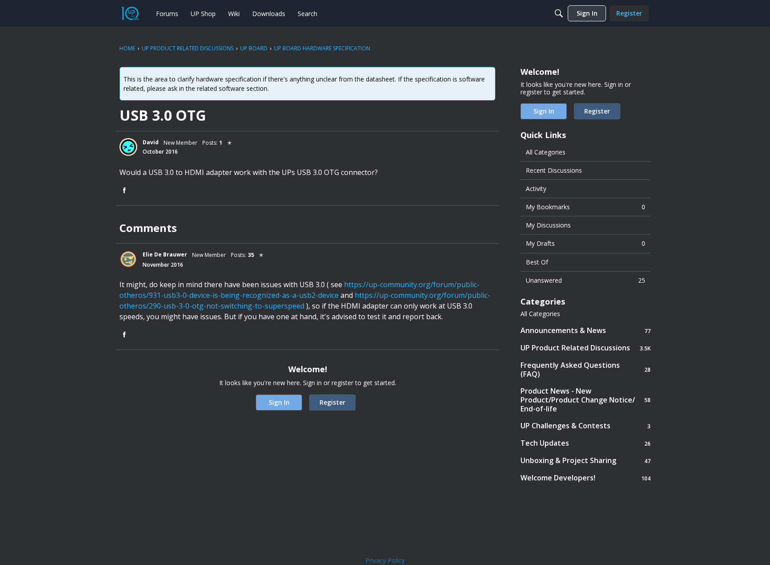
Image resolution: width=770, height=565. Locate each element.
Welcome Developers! (585, 478)
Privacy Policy (385, 560)
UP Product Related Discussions (585, 348)
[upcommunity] (130, 13)
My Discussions (548, 225)
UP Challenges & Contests (585, 426)
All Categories (545, 152)
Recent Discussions (554, 170)
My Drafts (585, 243)
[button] (128, 147)
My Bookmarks (585, 207)
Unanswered (585, 280)
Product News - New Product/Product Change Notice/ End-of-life (585, 399)
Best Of (537, 262)
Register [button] (332, 402)
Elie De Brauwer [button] (165, 254)
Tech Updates (585, 443)
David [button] (151, 142)
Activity (536, 188)
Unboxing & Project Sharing (585, 460)
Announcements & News (585, 330)
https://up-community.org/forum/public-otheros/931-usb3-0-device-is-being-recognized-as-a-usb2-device (299, 290)
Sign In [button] (279, 402)
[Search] (559, 13)
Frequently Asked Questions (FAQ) (585, 369)
